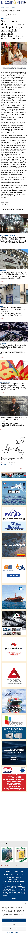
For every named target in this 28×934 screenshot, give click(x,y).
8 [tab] (11, 464)
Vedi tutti (22, 468)
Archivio (23, 843)
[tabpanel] (14, 460)
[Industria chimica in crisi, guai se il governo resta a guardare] (14, 223)
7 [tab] (9, 464)
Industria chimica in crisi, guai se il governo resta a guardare (13, 238)
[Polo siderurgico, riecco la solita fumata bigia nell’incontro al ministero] (14, 331)
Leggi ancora (14, 460)
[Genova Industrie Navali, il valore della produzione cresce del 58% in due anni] (14, 406)
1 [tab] (1, 464)
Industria (2, 281)
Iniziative (13, 7)
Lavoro (2, 392)
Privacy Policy (17, 932)
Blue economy (3, 429)
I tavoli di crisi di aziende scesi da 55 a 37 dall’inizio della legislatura (13, 273)
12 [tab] (16, 865)
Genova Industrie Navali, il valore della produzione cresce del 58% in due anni (13, 419)
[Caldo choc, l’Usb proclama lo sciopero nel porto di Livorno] (14, 370)
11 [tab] (15, 865)
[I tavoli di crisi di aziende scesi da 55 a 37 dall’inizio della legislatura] (14, 259)
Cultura (8, 7)
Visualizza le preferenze (14, 929)
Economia (2, 245)
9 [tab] (12, 865)
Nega (14, 924)
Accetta (14, 920)
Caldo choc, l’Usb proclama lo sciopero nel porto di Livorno (12, 384)
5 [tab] (7, 865)
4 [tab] (5, 464)
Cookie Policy (10, 932)
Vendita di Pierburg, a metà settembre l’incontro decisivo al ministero (12, 309)
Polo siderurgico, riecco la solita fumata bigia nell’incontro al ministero (13, 347)
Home (2, 7)
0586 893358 (17, 877)
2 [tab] (3, 865)
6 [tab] (8, 464)
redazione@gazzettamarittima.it (16, 881)
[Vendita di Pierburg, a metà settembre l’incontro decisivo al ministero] (14, 294)
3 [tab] (4, 464)
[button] (25, 903)
